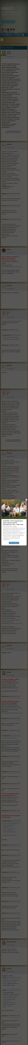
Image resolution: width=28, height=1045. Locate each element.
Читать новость (14, 543)
